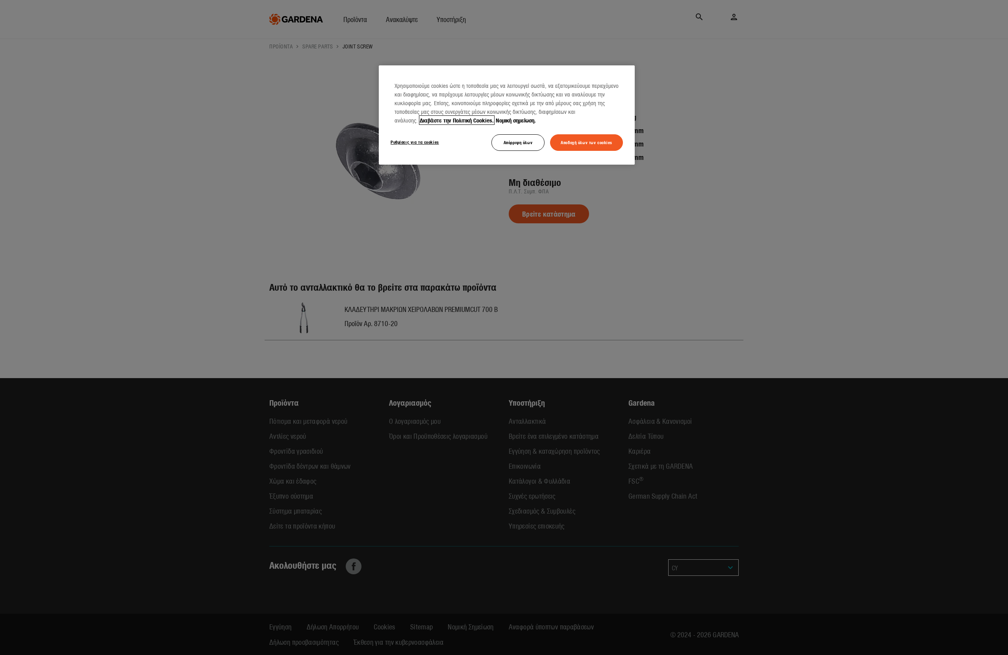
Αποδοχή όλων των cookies (586, 142)
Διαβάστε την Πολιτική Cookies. (457, 120)
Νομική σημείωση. (516, 120)
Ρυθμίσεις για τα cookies (415, 142)
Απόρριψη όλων (518, 142)
